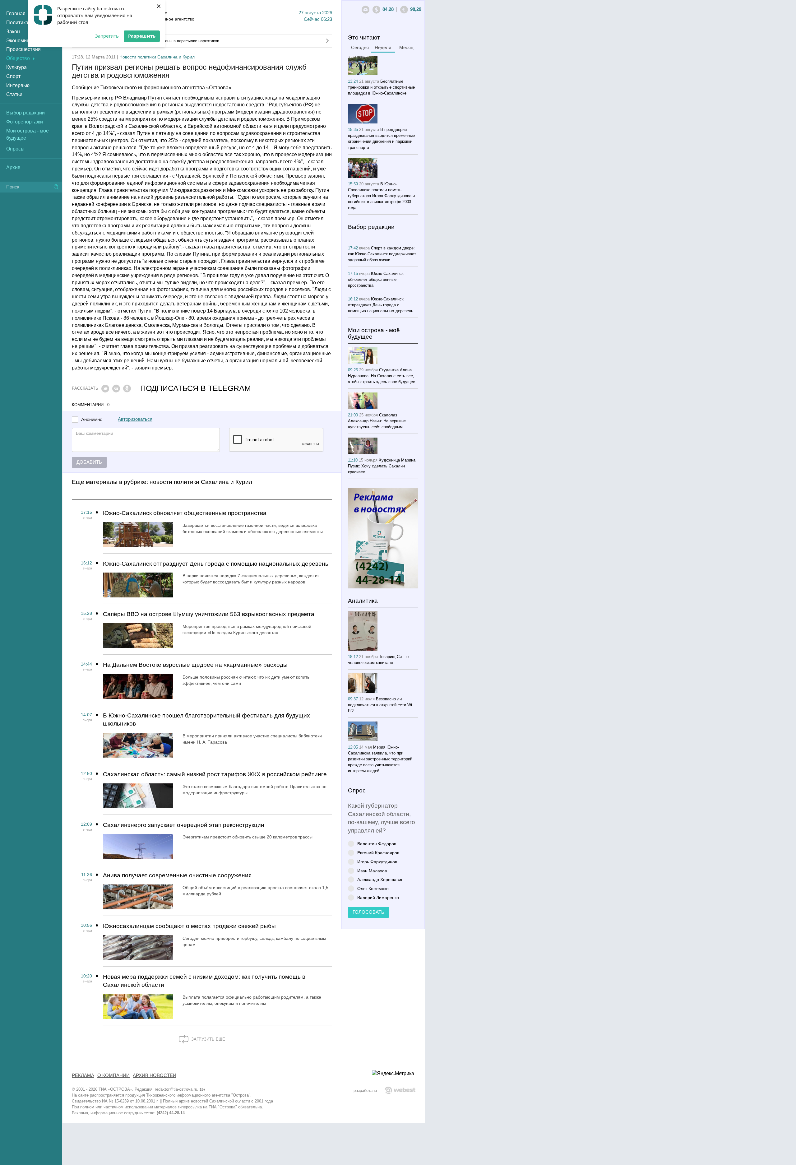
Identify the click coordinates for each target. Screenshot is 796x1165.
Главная (15, 13)
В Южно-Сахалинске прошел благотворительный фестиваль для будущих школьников (206, 719)
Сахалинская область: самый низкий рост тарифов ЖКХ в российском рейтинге (215, 774)
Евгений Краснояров (378, 852)
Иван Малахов (372, 870)
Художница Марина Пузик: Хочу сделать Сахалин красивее (381, 466)
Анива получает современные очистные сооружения (177, 875)
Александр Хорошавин (380, 879)
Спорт (13, 76)
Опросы (15, 148)
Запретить (107, 36)
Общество (18, 58)
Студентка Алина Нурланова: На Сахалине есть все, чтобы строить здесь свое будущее (381, 376)
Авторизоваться (135, 419)
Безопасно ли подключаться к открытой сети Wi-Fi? (380, 705)
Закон (13, 31)
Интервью (18, 85)
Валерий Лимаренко (378, 897)
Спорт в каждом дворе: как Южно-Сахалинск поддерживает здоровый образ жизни (382, 254)
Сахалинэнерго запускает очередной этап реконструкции (183, 825)
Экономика (19, 40)
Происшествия (23, 49)
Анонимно (91, 419)
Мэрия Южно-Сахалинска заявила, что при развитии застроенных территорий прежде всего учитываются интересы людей (380, 759)
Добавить (89, 462)
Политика (17, 22)
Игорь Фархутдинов (377, 861)
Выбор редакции (25, 112)
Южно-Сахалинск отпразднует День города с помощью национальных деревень (215, 563)
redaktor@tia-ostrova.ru (176, 1089)
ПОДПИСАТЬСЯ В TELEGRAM (195, 388)
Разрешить (141, 36)
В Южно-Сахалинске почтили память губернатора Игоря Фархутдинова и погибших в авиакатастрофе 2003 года (381, 196)
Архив (13, 167)
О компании (113, 1075)
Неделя (383, 47)
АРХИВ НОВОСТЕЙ (154, 1075)
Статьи (14, 94)
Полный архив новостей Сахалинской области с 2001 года (218, 1101)
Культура (16, 67)
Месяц (406, 47)
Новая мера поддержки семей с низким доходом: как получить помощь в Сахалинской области (204, 980)
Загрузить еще (207, 1039)
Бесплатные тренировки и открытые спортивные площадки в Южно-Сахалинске (381, 87)
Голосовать (368, 912)
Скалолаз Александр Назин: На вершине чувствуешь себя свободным (377, 421)
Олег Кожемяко (373, 888)
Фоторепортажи (24, 121)
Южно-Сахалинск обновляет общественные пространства (184, 513)
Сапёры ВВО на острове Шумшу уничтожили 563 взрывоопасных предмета (208, 614)
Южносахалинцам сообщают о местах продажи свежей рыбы (189, 926)
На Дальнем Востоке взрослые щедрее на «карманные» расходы (195, 664)
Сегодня (360, 47)
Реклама (83, 1075)
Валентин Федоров (376, 843)
